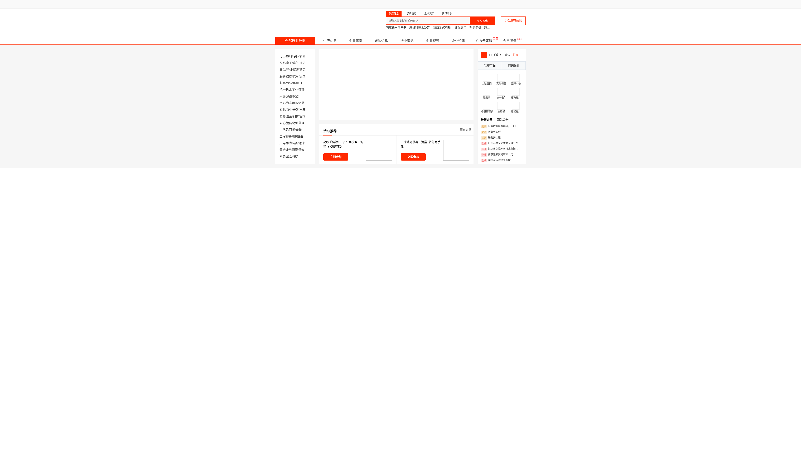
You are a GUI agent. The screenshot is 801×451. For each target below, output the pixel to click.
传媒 (302, 149)
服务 (296, 156)
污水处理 (299, 123)
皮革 (296, 76)
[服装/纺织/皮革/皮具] (421, 424)
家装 (296, 69)
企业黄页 (355, 41)
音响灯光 (285, 149)
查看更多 (465, 129)
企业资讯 (458, 41)
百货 (292, 129)
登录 (401, 4)
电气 (296, 63)
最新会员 (486, 119)
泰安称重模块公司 (437, 343)
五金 (282, 69)
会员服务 (509, 41)
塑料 (289, 56)
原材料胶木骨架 (419, 27)
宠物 (299, 129)
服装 (282, 76)
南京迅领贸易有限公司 (497, 154)
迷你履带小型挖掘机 (468, 27)
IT (301, 83)
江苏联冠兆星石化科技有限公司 (375, 351)
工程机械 (285, 136)
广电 (282, 143)
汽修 (302, 103)
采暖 (282, 96)
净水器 (284, 89)
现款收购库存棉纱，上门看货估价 (500, 126)
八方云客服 (484, 41)
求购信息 (381, 41)
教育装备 (292, 143)
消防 (289, 123)
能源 (282, 116)
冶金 (289, 116)
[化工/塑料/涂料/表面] (294, 311)
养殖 (296, 109)
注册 (516, 55)
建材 (289, 69)
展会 (289, 156)
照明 (282, 63)
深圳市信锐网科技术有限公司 (500, 149)
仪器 (296, 96)
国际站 (522, 4)
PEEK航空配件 (442, 27)
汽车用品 (292, 103)
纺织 (289, 76)
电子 (289, 63)
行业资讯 (407, 41)
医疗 (302, 116)
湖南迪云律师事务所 (496, 160)
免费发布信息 (513, 20)
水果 (302, 109)
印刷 (282, 83)
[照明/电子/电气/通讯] (421, 311)
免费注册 (418, 4)
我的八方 (435, 4)
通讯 (302, 63)
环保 (302, 89)
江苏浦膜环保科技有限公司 (313, 351)
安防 (282, 123)
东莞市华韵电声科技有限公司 (501, 351)
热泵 (289, 96)
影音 (295, 149)
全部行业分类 (295, 41)
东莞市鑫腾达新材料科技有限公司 (367, 190)
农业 (282, 109)
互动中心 (458, 4)
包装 (289, 83)
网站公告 (503, 119)
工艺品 (284, 129)
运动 (302, 143)
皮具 (302, 76)
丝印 (296, 83)
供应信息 (330, 41)
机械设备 (298, 136)
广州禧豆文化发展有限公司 (499, 143)
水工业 (293, 89)
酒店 (302, 69)
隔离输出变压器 (396, 27)
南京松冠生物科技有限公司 (424, 190)
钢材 (296, 116)
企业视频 (432, 41)
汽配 (282, 103)
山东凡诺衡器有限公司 (438, 351)
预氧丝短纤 (491, 132)
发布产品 (490, 65)
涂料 (296, 56)
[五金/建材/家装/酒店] (294, 424)
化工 (282, 56)
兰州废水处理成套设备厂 (314, 343)
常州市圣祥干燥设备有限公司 (303, 190)
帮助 (492, 4)
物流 (282, 156)
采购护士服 (491, 137)
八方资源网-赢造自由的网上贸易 (308, 19)
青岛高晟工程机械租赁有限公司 (489, 190)
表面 (302, 56)
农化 (289, 109)
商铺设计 (514, 65)
